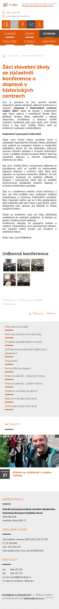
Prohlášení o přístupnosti (16, 594)
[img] (9, 270)
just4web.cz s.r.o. (34, 598)
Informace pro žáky (32, 55)
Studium (13, 55)
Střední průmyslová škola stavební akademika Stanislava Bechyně (3, 56)
